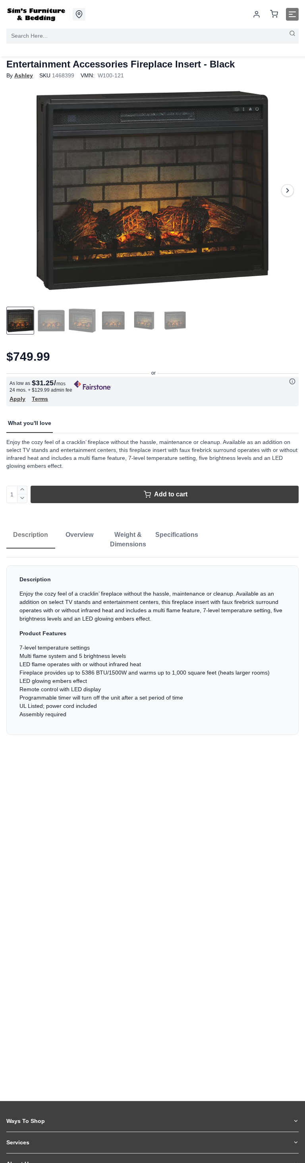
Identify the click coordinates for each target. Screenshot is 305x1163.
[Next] (287, 190)
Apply (17, 399)
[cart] (274, 14)
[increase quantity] (22, 490)
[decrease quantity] (22, 498)
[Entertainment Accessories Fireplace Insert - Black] (152, 190)
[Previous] (17, 190)
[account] (257, 14)
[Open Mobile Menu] (292, 14)
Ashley (23, 75)
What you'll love (29, 423)
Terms (40, 399)
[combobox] (152, 36)
